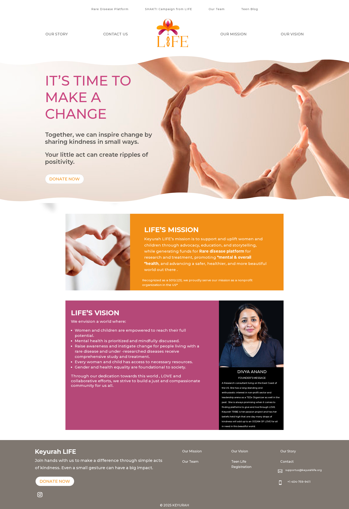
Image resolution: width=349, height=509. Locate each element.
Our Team (217, 9)
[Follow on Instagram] (40, 495)
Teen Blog (249, 9)
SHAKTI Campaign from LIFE (168, 9)
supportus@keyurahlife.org (303, 470)
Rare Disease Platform (109, 9)
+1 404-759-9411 (299, 482)
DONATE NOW (64, 179)
